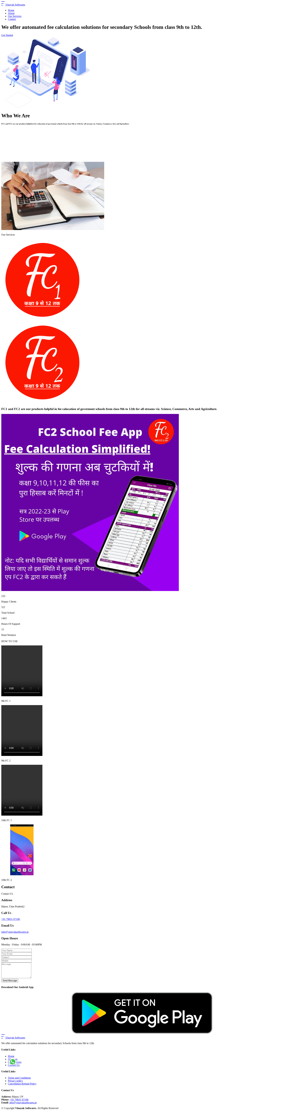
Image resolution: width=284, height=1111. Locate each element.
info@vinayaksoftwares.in (15, 932)
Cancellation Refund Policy (22, 1083)
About (11, 13)
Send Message (10, 980)
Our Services (14, 16)
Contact (12, 19)
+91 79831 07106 (10, 919)
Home (11, 10)
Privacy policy (15, 1080)
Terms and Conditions (19, 1077)
